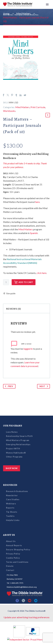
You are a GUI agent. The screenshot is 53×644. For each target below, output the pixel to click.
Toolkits (10, 516)
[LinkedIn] (20, 95)
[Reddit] (25, 95)
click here (41, 273)
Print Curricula (37, 107)
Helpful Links (12, 520)
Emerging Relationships (18, 444)
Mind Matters (22, 107)
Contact (10, 570)
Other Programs (14, 457)
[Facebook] (3, 95)
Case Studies (12, 499)
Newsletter (12, 495)
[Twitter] (8, 95)
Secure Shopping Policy (18, 549)
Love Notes (12, 432)
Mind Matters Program (17, 440)
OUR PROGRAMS (12, 425)
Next (42, 386)
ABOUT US (9, 535)
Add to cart (26, 282)
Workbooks (9, 110)
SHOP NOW (12, 468)
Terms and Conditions (17, 562)
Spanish (34, 233)
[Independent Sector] (26, 639)
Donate (10, 566)
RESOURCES (10, 485)
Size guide (10, 293)
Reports (10, 508)
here (37, 201)
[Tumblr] (16, 95)
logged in (28, 348)
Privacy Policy (13, 554)
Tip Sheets (11, 512)
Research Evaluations (17, 491)
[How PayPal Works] (32, 631)
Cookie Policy (13, 558)
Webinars (11, 503)
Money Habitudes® (16, 453)
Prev (10, 386)
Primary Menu (47, 4)
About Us (10, 541)
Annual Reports (14, 545)
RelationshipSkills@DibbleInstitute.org (22, 587)
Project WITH (13, 448)
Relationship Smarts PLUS (19, 436)
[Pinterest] (12, 95)
